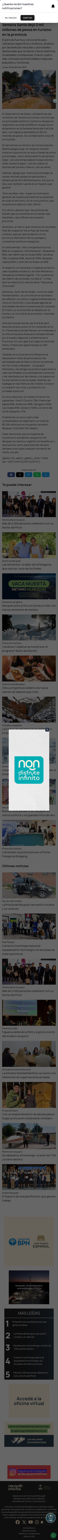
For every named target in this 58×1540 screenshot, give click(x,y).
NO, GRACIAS (11, 17)
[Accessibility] (51, 1518)
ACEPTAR (27, 17)
